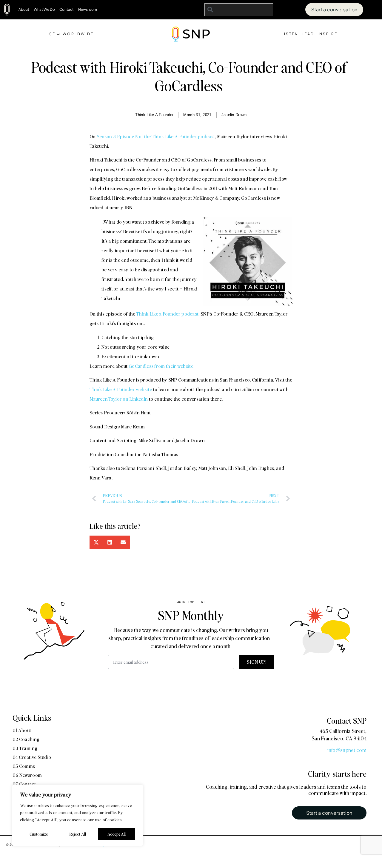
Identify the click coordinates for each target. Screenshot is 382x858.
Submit (158, 516)
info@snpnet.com (347, 750)
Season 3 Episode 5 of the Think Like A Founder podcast (156, 136)
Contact (66, 9)
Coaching (162, 453)
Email (152, 411)
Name (152, 352)
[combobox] (238, 9)
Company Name (166, 381)
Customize (39, 834)
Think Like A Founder (154, 115)
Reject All (77, 834)
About (24, 9)
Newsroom (87, 9)
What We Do (44, 9)
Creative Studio (231, 453)
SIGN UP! (256, 662)
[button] (96, 542)
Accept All (116, 834)
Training (194, 453)
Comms (268, 453)
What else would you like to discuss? (192, 464)
